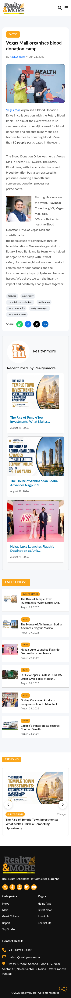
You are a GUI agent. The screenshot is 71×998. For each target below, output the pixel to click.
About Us (43, 916)
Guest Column (10, 916)
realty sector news (17, 314)
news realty (28, 296)
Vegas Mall (13, 110)
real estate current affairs (20, 302)
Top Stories (8, 929)
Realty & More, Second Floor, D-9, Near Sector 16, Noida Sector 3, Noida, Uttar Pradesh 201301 (34, 968)
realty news (44, 302)
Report (6, 923)
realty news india (16, 308)
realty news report (39, 308)
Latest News (45, 910)
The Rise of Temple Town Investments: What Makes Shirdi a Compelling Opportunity (31, 824)
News (5, 903)
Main (5, 910)
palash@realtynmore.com (25, 957)
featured (12, 296)
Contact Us (44, 923)
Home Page (44, 903)
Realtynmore (17, 57)
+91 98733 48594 (20, 950)
